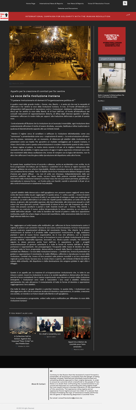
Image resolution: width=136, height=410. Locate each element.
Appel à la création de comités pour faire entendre (77, 344)
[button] (125, 3)
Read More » (101, 100)
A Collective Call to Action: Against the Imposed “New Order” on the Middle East (22, 340)
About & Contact (38, 384)
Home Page (30, 3)
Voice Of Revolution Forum (99, 3)
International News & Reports (51, 3)
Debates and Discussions (68, 8)
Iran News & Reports (75, 3)
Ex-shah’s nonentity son (50, 334)
